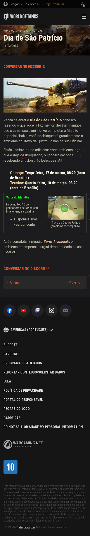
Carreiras (12, 418)
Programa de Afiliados (22, 363)
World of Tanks (20, 16)
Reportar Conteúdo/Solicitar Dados (34, 372)
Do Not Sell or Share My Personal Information (43, 427)
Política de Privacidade (23, 391)
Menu (84, 16)
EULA (7, 381)
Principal (8, 30)
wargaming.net (23, 444)
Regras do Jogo (16, 409)
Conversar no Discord (22, 66)
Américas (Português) (29, 330)
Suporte (10, 345)
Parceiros (11, 354)
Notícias (23, 30)
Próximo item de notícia (76, 282)
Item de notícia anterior (14, 282)
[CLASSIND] (10, 467)
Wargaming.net (27, 527)
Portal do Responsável (23, 400)
